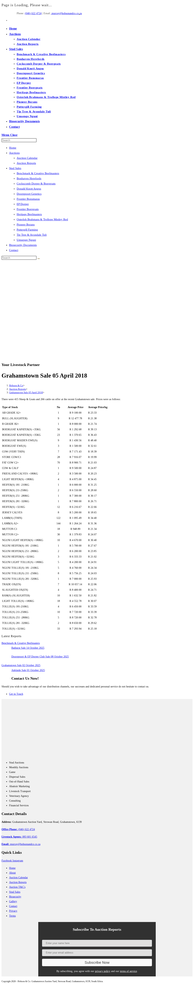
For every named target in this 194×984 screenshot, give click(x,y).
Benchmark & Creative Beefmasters (38, 173)
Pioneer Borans (26, 224)
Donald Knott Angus (29, 188)
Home (12, 147)
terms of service (128, 971)
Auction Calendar (27, 157)
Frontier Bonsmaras (28, 198)
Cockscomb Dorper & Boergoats (36, 183)
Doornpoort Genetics (29, 193)
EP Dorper (23, 204)
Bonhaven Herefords (29, 178)
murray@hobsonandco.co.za (66, 13)
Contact (13, 250)
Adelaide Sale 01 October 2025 (28, 670)
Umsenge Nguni (26, 239)
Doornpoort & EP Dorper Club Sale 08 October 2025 (40, 656)
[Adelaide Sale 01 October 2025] (5, 672)
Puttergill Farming (27, 229)
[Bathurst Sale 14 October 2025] (5, 650)
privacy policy (102, 971)
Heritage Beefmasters (29, 214)
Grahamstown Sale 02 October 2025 (21, 665)
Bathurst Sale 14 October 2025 (27, 647)
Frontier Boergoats (28, 209)
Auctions (14, 152)
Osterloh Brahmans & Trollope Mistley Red (42, 219)
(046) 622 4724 (33, 13)
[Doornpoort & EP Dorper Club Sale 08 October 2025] (5, 658)
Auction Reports (26, 163)
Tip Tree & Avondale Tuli (32, 234)
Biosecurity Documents (23, 245)
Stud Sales (15, 168)
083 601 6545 (19, 836)
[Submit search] (38, 258)
